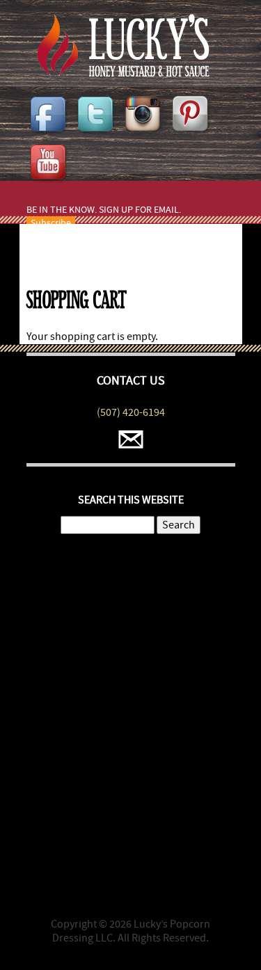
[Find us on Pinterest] (192, 135)
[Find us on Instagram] (144, 135)
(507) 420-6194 (131, 412)
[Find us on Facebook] (50, 135)
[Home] (117, 73)
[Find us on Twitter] (97, 135)
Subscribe (51, 223)
